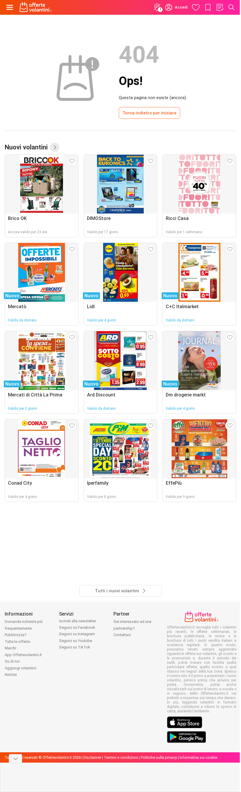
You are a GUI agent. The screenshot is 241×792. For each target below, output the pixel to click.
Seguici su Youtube (75, 640)
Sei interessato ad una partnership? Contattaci (132, 628)
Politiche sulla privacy (159, 757)
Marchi (10, 648)
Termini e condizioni (121, 757)
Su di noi (12, 661)
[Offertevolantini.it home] (35, 7)
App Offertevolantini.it (23, 655)
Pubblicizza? (15, 635)
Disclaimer (92, 757)
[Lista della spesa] (220, 7)
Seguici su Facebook (77, 627)
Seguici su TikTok (74, 647)
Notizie (11, 674)
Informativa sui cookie (198, 757)
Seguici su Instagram (77, 634)
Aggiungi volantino (20, 668)
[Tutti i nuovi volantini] (54, 147)
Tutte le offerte (17, 641)
